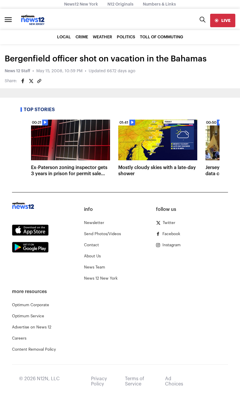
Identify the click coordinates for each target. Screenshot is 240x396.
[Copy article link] (39, 81)
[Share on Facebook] (22, 81)
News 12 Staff (17, 71)
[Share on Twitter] (31, 81)
